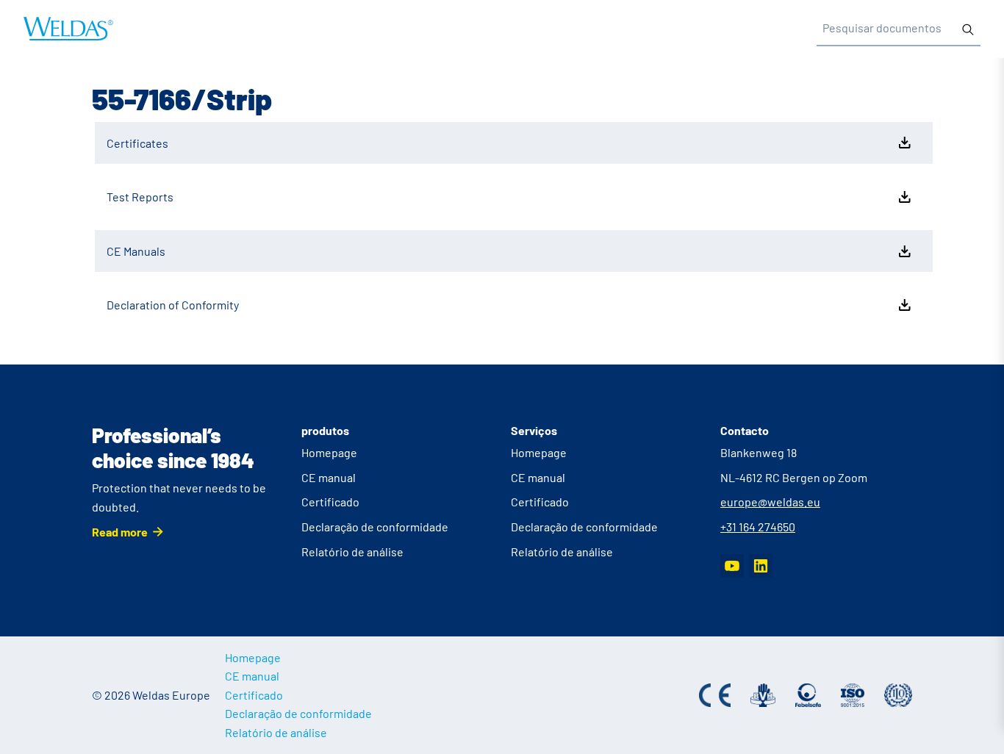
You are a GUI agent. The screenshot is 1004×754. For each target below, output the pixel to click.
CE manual (328, 477)
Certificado (330, 502)
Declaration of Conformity (173, 305)
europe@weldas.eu (770, 502)
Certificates (137, 143)
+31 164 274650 (757, 527)
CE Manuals (136, 251)
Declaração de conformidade (374, 527)
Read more (120, 532)
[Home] (68, 28)
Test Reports (140, 197)
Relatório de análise (352, 552)
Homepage (329, 452)
